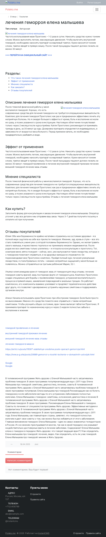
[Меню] (97, 9)
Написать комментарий (19, 460)
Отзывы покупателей (21, 90)
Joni (36, 444)
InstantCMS (43, 533)
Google (8, 363)
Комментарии (14, 452)
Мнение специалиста (22, 84)
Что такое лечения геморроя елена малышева (34, 78)
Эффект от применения (22, 81)
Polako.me (10, 533)
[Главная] (6, 17)
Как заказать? (18, 87)
